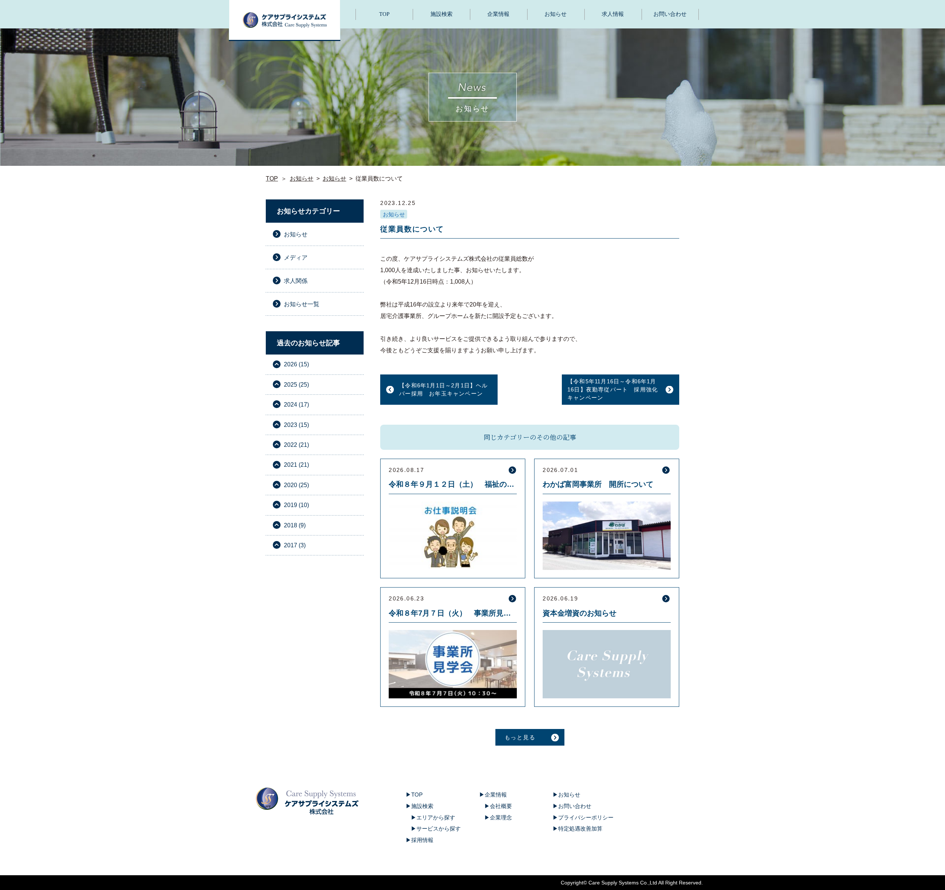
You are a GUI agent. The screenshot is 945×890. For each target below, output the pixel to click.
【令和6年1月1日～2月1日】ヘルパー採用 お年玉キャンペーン (443, 389)
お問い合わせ (670, 14)
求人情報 (613, 14)
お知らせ (555, 14)
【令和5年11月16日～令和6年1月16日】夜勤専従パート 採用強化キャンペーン (612, 389)
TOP (384, 14)
